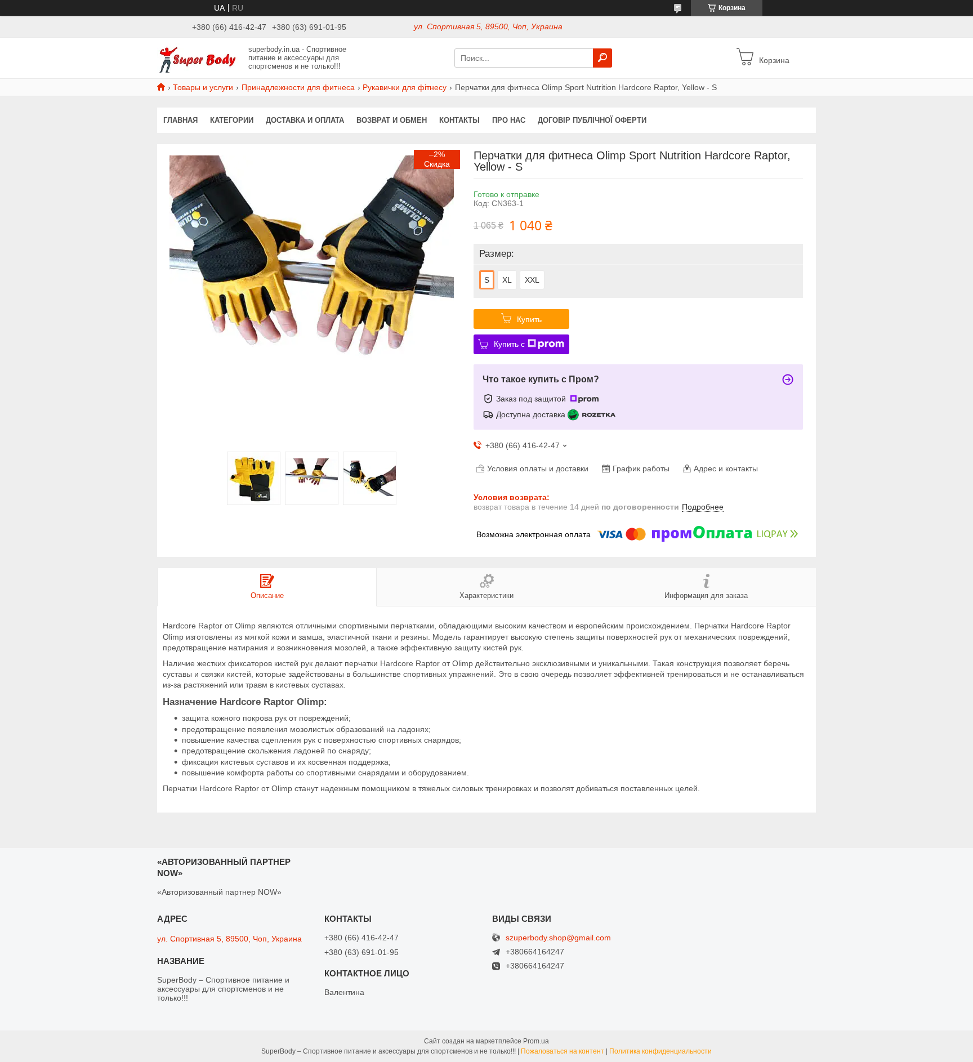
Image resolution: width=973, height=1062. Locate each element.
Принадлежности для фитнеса (298, 87)
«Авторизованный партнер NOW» (219, 891)
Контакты (459, 120)
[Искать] (602, 58)
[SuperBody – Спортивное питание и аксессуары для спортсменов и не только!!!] (199, 57)
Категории (231, 120)
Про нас (508, 120)
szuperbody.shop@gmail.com (558, 938)
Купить (529, 319)
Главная (180, 120)
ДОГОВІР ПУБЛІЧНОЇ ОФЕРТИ (592, 120)
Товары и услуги (203, 87)
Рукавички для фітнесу (405, 87)
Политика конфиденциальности (660, 1051)
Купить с (509, 344)
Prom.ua (536, 1041)
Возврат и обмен (391, 120)
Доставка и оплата (305, 120)
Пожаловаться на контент (562, 1051)
